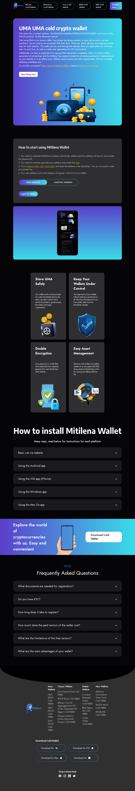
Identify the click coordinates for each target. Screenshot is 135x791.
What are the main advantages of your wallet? (45, 651)
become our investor (89, 65)
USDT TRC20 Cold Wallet (51, 725)
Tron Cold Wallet (67, 6)
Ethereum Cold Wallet (48, 6)
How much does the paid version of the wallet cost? (49, 625)
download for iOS (81, 748)
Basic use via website (30, 453)
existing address (63, 182)
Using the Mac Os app (31, 505)
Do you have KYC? (29, 599)
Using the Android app (31, 466)
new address (33, 182)
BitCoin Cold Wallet (30, 6)
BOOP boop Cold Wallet (69, 698)
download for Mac (50, 757)
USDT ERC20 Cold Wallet (51, 712)
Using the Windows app (32, 492)
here (78, 162)
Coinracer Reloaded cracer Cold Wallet (87, 699)
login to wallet (28, 193)
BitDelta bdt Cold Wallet (101, 713)
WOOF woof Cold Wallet (102, 706)
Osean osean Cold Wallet (87, 720)
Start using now (28, 74)
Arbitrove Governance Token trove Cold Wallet (101, 696)
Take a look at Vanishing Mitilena (56, 65)
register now (115, 6)
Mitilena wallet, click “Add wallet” (41, 166)
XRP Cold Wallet (100, 6)
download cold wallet (100, 537)
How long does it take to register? (38, 612)
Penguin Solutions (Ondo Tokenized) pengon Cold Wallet (66, 718)
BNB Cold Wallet (83, 6)
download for (47, 748)
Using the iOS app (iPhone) (34, 479)
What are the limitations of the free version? (44, 638)
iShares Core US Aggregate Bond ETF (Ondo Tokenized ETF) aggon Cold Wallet (67, 707)
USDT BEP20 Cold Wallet (51, 699)
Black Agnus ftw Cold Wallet (87, 710)
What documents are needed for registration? (46, 586)
